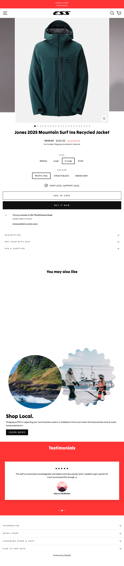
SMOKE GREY (81, 175)
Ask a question (15, 248)
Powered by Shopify (62, 555)
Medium (43, 161)
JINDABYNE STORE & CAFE (18, 541)
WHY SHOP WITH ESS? (18, 242)
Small (80, 161)
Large (56, 161)
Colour (62, 170)
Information (11, 526)
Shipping (57, 144)
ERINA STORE (11, 533)
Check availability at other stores (25, 224)
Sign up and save (14, 549)
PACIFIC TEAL (41, 175)
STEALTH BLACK (61, 175)
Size (62, 155)
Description (13, 235)
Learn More (17, 432)
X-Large (68, 161)
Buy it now (62, 205)
